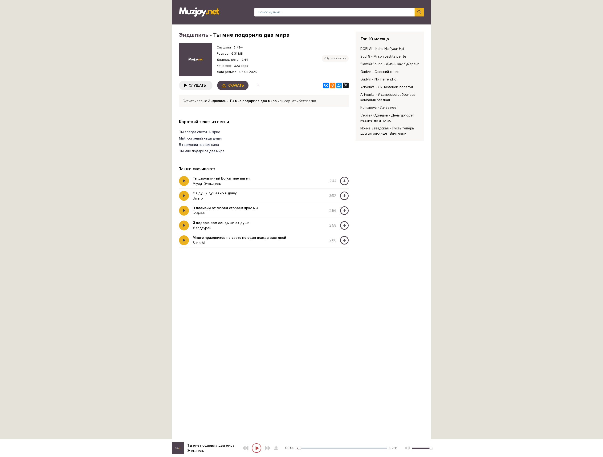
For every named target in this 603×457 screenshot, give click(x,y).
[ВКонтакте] (326, 85)
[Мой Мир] (339, 85)
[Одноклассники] (332, 85)
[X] (346, 85)
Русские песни (336, 58)
